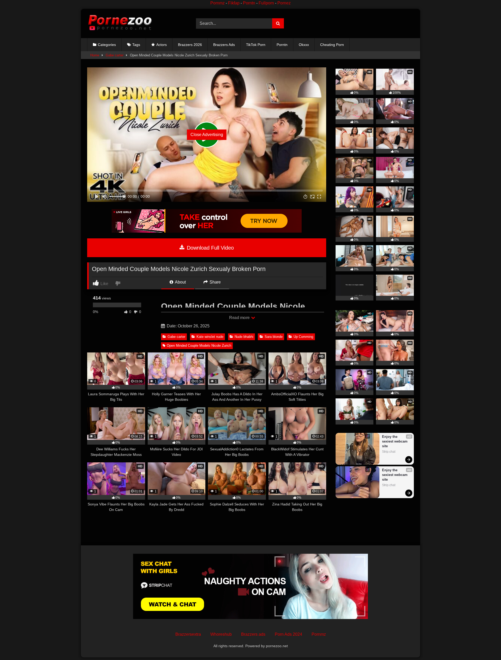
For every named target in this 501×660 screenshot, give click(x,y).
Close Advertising (206, 134)
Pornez (284, 3)
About (180, 282)
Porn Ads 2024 (288, 634)
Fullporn (266, 3)
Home (94, 55)
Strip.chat (388, 451)
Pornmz (217, 3)
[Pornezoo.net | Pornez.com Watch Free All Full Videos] (119, 23)
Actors (161, 45)
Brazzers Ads (224, 45)
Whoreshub (221, 634)
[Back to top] (485, 644)
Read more (239, 317)
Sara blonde (274, 337)
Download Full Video (209, 248)
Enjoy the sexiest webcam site (395, 441)
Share (214, 282)
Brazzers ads (253, 634)
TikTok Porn (255, 45)
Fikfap (234, 3)
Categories (107, 45)
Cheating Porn (332, 45)
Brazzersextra (188, 634)
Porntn (249, 3)
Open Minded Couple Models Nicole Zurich (199, 345)
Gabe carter (114, 55)
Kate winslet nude (209, 337)
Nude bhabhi (244, 337)
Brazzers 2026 (190, 45)
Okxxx (304, 45)
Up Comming (303, 337)
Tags (136, 45)
